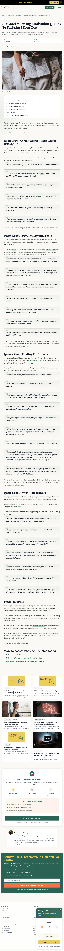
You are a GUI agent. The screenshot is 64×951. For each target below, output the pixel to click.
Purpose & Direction (6, 926)
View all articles (18, 844)
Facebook (3, 939)
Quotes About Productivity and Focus (16, 103)
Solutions (4, 920)
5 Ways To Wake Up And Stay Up (45, 691)
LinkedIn (28, 939)
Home (3, 15)
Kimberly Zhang (7, 41)
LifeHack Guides (5, 908)
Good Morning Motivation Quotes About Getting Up (20, 100)
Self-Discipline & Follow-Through (8, 924)
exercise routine (51, 249)
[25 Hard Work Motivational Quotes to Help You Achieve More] (47, 740)
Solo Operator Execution (7, 932)
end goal (30, 363)
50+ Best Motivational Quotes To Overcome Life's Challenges (45, 723)
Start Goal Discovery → (49, 942)
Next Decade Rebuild (6, 930)
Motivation (18, 15)
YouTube (23, 939)
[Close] (61, 2)
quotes (10, 368)
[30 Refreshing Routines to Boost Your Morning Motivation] (17, 681)
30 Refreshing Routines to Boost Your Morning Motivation (24, 658)
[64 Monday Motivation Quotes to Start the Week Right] (17, 737)
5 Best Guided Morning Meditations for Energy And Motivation (25, 661)
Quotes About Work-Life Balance (15, 109)
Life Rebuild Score (5, 910)
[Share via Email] (15, 46)
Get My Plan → (54, 2)
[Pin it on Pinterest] (7, 46)
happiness (51, 418)
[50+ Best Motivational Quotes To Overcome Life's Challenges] (47, 709)
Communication (10, 15)
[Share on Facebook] (3, 46)
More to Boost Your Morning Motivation (17, 115)
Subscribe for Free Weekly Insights (32, 885)
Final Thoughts (10, 112)
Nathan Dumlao (12, 91)
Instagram (9, 939)
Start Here (4, 906)
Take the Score (49, 7)
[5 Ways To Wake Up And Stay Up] (47, 681)
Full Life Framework (5, 913)
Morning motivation (10, 497)
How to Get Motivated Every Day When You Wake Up (15, 723)
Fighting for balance (38, 625)
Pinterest (15, 939)
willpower (39, 196)
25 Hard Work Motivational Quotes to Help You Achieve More (46, 754)
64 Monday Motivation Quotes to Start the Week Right (15, 748)
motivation (12, 128)
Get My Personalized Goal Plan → (32, 818)
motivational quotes (26, 133)
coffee (14, 249)
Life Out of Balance (5, 928)
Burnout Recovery (5, 922)
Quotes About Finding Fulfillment (15, 106)
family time (17, 507)
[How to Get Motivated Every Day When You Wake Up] (16, 709)
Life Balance (4, 915)
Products (36, 906)
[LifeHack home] (6, 7)
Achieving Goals (5, 917)
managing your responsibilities (37, 360)
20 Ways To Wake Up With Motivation (17, 655)
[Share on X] (11, 46)
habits (42, 173)
